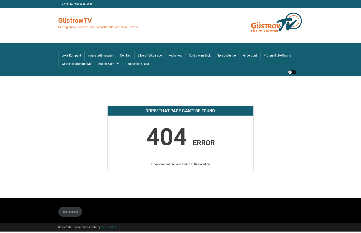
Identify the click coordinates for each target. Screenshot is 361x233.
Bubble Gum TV (108, 63)
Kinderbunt (250, 55)
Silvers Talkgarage (150, 55)
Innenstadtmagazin (101, 55)
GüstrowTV (75, 20)
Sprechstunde (226, 55)
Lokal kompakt (71, 55)
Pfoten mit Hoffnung (277, 55)
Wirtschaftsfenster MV (77, 63)
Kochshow (175, 55)
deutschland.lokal (138, 63)
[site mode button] (292, 72)
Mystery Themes (110, 227)
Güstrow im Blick (200, 55)
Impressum (70, 211)
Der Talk (125, 55)
